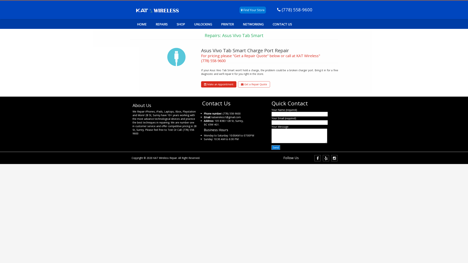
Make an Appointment (219, 84)
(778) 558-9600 (296, 10)
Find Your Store (254, 10)
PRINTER (227, 24)
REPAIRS (162, 24)
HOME (142, 24)
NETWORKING (253, 24)
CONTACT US (282, 24)
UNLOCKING (203, 24)
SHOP (181, 24)
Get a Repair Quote (255, 84)
